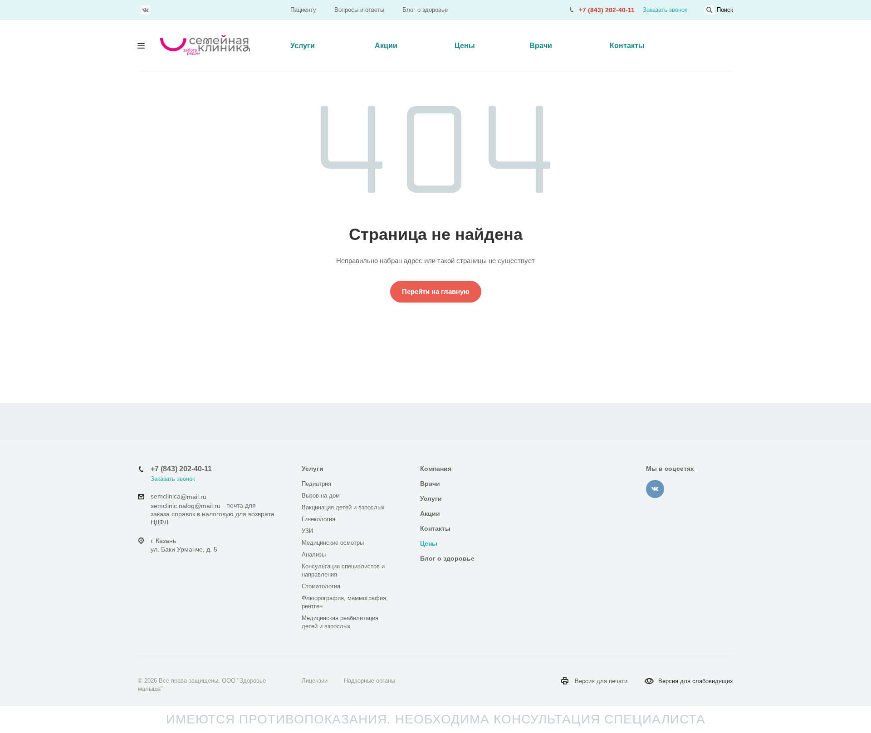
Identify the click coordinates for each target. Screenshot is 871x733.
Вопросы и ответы (359, 9)
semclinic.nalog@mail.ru (185, 505)
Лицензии (315, 680)
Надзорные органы (369, 680)
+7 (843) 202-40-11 (607, 10)
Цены (465, 45)
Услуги (302, 45)
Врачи (540, 45)
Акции (386, 45)
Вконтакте (145, 10)
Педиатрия (316, 483)
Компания (435, 468)
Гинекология (318, 519)
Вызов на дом (321, 495)
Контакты (627, 45)
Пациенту (303, 9)
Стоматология (321, 586)
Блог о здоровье (425, 9)
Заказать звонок (665, 9)
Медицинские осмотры (333, 542)
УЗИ (307, 531)
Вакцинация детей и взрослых (343, 507)
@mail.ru (193, 496)
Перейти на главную (436, 291)
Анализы (314, 554)
